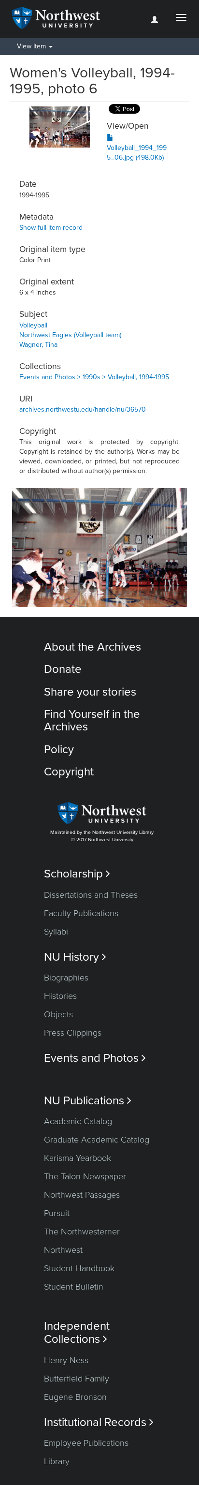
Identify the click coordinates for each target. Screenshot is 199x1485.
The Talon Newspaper (85, 1176)
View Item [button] (32, 46)
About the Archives (92, 647)
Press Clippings (72, 1032)
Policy (59, 749)
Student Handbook (79, 1268)
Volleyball (33, 325)
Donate (63, 669)
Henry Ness (66, 1360)
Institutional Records (99, 1422)
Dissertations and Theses (91, 895)
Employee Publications (86, 1443)
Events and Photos (95, 1058)
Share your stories (90, 692)
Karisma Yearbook (77, 1158)
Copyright (69, 772)
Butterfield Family (76, 1378)
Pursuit (57, 1213)
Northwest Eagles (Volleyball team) (70, 335)
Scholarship (77, 874)
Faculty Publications (81, 913)
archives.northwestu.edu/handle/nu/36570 (82, 409)
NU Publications (87, 1101)
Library (57, 1461)
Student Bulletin (73, 1286)
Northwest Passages (82, 1194)
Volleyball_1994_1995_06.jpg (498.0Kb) (137, 153)
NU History (75, 957)
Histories (60, 996)
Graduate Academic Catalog (96, 1139)
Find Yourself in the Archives (92, 720)
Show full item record (51, 227)
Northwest (63, 1250)
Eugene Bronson (75, 1397)
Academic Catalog (78, 1121)
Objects (58, 1014)
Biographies (66, 977)
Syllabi (56, 931)
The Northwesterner (82, 1231)
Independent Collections (77, 1332)
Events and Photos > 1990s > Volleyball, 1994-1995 (94, 377)
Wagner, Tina (38, 345)
